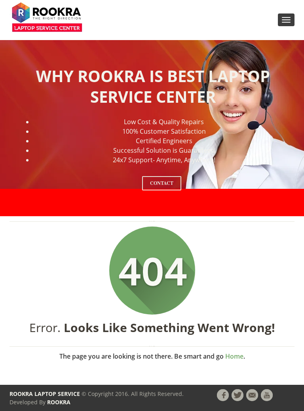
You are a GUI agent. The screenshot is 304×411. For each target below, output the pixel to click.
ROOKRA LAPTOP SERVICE (45, 394)
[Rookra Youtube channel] (266, 395)
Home (234, 356)
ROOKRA (58, 402)
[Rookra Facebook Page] (222, 395)
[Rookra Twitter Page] (237, 395)
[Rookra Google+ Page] (252, 395)
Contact (161, 183)
